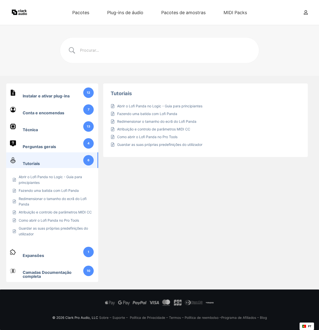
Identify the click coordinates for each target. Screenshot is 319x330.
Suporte (118, 318)
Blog (263, 318)
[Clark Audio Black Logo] (19, 12)
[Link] (306, 12)
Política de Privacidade (147, 318)
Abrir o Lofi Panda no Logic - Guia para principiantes (159, 106)
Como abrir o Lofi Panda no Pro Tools (147, 137)
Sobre (104, 318)
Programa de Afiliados (238, 318)
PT (309, 326)
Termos (175, 318)
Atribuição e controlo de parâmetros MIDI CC (153, 129)
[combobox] (307, 326)
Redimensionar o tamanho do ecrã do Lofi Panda (156, 121)
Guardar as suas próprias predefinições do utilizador (159, 144)
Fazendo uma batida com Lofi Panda (147, 114)
